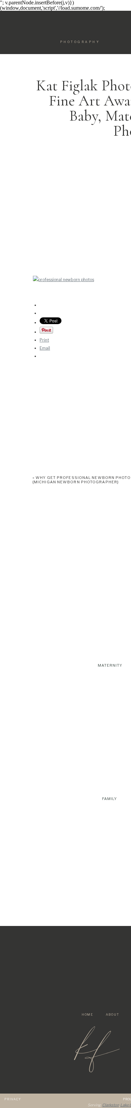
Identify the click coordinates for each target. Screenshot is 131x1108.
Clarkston (110, 1105)
